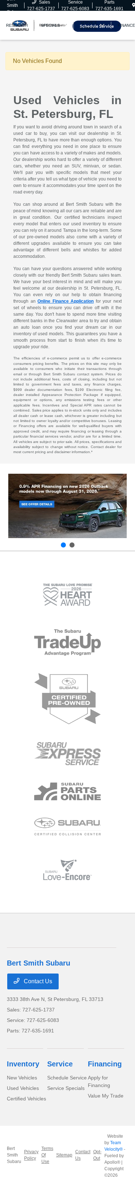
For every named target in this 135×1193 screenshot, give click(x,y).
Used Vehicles (23, 1088)
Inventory (23, 1064)
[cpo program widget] (67, 699)
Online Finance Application (65, 301)
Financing (105, 1064)
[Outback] (67, 506)
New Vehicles (22, 1078)
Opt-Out (97, 1155)
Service (60, 1064)
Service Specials (66, 1088)
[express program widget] (67, 753)
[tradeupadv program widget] (67, 642)
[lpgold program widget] (67, 595)
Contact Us (37, 981)
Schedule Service (67, 1078)
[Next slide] (72, 544)
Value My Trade (105, 1096)
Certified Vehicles (26, 1099)
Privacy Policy (31, 1155)
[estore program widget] (67, 791)
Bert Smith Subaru (14, 1155)
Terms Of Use (47, 1155)
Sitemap (64, 1155)
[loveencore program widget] (67, 870)
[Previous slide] (63, 544)
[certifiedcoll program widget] (67, 826)
